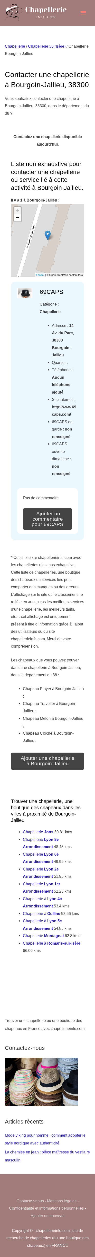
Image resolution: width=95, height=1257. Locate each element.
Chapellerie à (41, 913)
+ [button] (17, 210)
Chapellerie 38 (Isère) (47, 46)
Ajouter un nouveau (48, 1215)
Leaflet (40, 275)
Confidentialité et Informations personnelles (46, 1208)
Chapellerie (15, 46)
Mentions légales (61, 1201)
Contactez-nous (30, 1201)
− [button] (17, 218)
